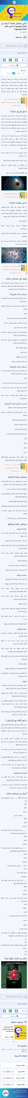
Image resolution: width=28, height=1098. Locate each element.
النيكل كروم (24, 876)
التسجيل (7, 1049)
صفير (24, 73)
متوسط (18, 73)
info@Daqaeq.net (17, 1092)
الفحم (25, 904)
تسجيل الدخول (16, 1049)
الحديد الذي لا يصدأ (22, 872)
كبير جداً (8, 73)
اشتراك (8, 1084)
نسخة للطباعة (13, 65)
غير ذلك (25, 812)
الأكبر (25, 804)
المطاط (24, 908)
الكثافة (25, 818)
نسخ (3, 46)
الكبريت (25, 912)
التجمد (25, 840)
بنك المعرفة (19, 37)
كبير (13, 73)
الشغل (25, 822)
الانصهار (25, 844)
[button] (14, 1041)
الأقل (25, 808)
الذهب (25, 869)
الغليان (25, 836)
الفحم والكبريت (23, 929)
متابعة (8, 1071)
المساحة (24, 826)
